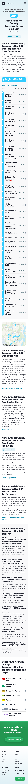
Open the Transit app (8, 405)
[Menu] (24, 3)
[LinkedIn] (23, 773)
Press (3, 759)
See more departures (10, 85)
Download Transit (13, 739)
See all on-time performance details (13, 518)
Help (3, 761)
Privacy (17, 761)
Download (19, 779)
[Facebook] (20, 773)
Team (16, 757)
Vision (16, 754)
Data (3, 774)
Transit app (12, 463)
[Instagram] (15, 773)
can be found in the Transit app (10, 71)
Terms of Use (18, 763)
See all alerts (7, 429)
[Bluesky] (18, 773)
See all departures (9, 478)
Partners (5, 767)
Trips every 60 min (15, 36)
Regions (4, 754)
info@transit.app (19, 770)
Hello (4, 752)
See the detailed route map (12, 388)
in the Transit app (18, 616)
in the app (22, 586)
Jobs (16, 759)
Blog (3, 757)
